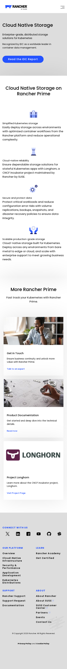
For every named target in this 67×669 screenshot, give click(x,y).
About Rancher (46, 596)
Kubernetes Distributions (11, 581)
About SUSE (44, 600)
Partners (42, 612)
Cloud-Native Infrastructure (12, 559)
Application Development (11, 574)
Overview (8, 553)
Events (40, 617)
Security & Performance (11, 567)
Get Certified (45, 558)
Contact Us (44, 622)
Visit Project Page (16, 493)
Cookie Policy (42, 643)
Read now (12, 431)
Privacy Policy (24, 643)
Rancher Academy (48, 553)
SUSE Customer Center (46, 607)
